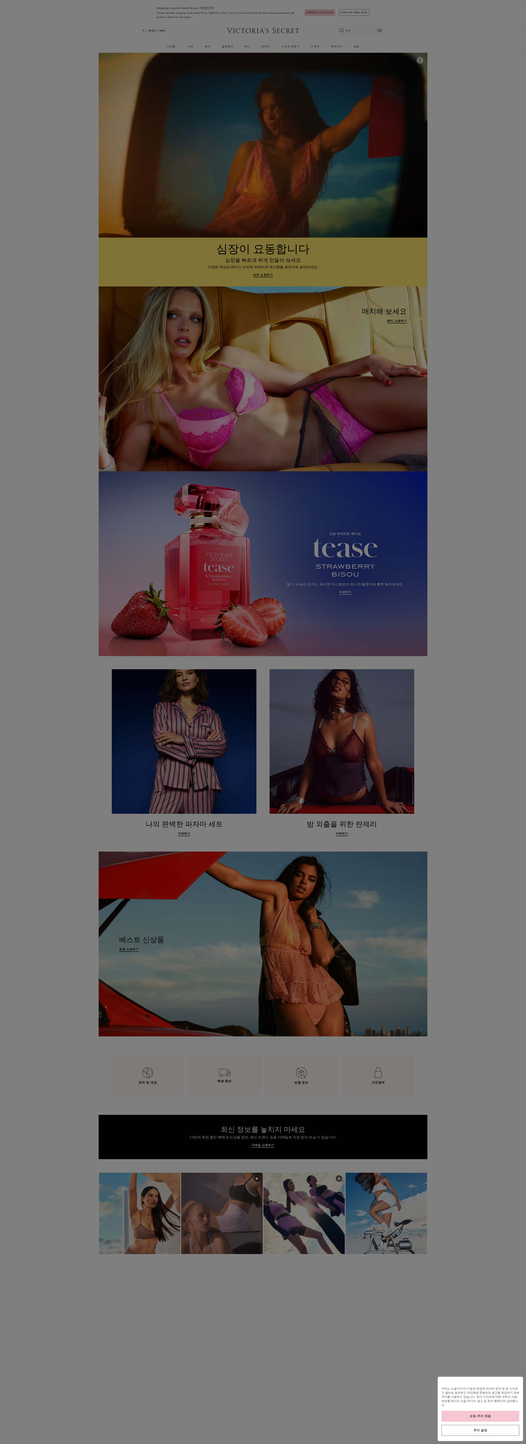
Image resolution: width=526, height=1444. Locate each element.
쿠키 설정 (480, 1430)
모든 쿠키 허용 (480, 1416)
